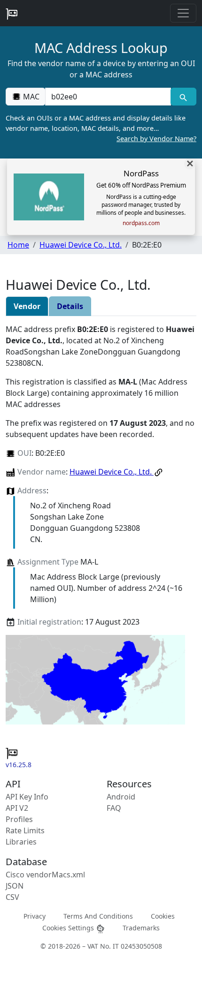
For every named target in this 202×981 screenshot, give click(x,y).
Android (121, 797)
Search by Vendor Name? (156, 138)
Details (70, 306)
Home (18, 245)
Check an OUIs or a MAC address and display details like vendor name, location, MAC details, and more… (101, 128)
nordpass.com (141, 223)
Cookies (163, 916)
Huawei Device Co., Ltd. (80, 245)
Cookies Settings (69, 927)
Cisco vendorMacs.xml (45, 874)
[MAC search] (183, 97)
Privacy (34, 916)
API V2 (17, 808)
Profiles (19, 819)
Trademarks (141, 927)
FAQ (114, 808)
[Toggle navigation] (183, 13)
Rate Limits (25, 830)
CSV (12, 897)
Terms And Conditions (98, 916)
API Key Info (27, 797)
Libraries (21, 842)
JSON (14, 886)
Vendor (27, 306)
